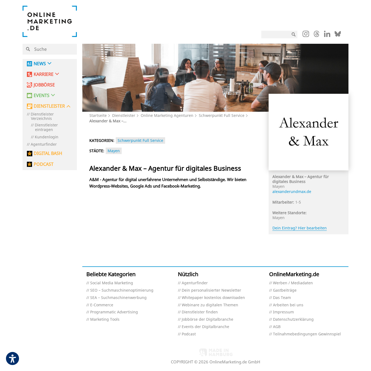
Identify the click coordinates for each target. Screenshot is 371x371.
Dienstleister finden (200, 312)
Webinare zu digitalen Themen (210, 305)
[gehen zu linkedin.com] (327, 35)
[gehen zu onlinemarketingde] (306, 35)
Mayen (114, 150)
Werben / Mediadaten (293, 283)
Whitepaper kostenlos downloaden (213, 297)
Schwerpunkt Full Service (221, 115)
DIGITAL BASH (48, 153)
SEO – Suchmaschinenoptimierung (121, 290)
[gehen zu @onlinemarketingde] (316, 35)
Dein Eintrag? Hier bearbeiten (299, 227)
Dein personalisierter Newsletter (211, 290)
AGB (277, 327)
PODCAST (44, 164)
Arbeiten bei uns (288, 305)
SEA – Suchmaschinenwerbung (118, 297)
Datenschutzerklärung (293, 319)
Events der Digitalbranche (205, 327)
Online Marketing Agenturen (167, 115)
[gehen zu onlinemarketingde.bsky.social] (338, 35)
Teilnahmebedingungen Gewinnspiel (307, 334)
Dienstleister (123, 115)
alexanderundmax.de (291, 191)
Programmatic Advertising (114, 312)
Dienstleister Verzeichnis (42, 116)
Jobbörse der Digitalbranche (207, 319)
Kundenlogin (46, 137)
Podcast (189, 334)
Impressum (283, 312)
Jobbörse (44, 85)
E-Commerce (101, 305)
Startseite (98, 115)
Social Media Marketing (111, 283)
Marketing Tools (105, 319)
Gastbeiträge (285, 290)
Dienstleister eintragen (46, 127)
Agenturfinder (44, 144)
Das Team (282, 297)
